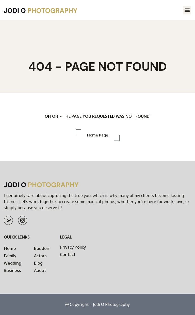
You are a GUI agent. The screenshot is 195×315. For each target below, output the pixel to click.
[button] (187, 10)
